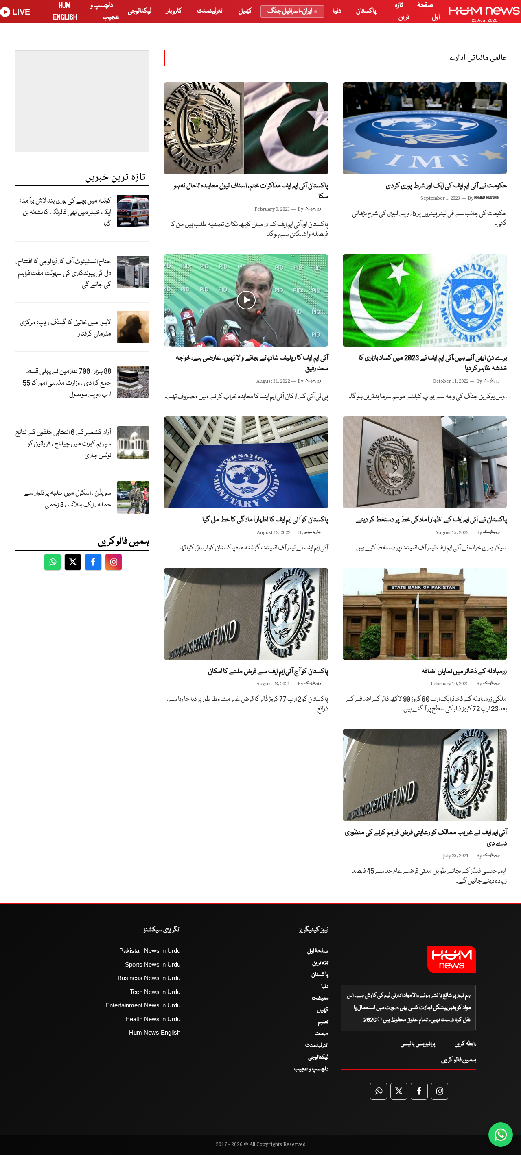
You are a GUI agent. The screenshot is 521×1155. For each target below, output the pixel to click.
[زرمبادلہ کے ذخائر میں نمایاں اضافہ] (425, 614)
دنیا (337, 11)
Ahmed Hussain (486, 197)
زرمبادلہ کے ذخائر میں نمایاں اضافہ (464, 672)
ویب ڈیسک (312, 208)
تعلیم (323, 1022)
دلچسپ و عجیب (311, 1069)
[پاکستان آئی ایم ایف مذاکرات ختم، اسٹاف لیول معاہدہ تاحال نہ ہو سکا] (246, 128)
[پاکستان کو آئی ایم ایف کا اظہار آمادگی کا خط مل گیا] (246, 462)
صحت (321, 1033)
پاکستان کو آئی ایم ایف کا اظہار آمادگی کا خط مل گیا (265, 520)
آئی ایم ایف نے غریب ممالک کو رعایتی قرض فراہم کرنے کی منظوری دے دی (426, 838)
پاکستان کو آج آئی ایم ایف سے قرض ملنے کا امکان (268, 672)
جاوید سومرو (312, 532)
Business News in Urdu (149, 977)
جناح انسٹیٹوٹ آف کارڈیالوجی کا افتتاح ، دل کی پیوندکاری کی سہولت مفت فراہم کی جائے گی (63, 273)
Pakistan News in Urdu (149, 950)
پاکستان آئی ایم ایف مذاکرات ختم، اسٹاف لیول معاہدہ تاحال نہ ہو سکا (251, 191)
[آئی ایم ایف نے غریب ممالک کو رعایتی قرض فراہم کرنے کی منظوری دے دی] (425, 775)
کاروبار (174, 11)
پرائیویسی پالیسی (418, 1044)
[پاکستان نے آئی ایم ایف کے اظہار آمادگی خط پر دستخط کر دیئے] (425, 462)
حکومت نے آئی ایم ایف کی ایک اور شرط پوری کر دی (446, 186)
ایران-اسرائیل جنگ (289, 11)
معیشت (320, 998)
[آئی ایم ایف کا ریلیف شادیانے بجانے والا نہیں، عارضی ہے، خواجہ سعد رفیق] (246, 300)
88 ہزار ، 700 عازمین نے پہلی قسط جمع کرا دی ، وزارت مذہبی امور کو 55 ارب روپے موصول (67, 383)
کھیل (245, 11)
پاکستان (366, 11)
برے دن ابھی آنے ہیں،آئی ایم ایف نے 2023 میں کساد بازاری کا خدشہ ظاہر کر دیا (433, 363)
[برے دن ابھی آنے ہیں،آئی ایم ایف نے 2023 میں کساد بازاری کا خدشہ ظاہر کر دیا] (425, 300)
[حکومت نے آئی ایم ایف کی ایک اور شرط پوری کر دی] (425, 128)
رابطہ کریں (465, 1044)
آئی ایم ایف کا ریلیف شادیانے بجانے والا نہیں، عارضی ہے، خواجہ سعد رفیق (252, 363)
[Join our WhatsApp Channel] (500, 1134)
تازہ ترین (320, 963)
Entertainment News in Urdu (142, 1005)
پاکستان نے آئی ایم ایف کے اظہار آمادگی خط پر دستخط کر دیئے (431, 520)
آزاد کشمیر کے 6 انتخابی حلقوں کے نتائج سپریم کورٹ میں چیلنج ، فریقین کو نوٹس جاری (63, 444)
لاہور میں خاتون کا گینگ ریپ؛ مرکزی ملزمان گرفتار (65, 329)
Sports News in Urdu (152, 964)
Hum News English (154, 1032)
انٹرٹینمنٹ (210, 11)
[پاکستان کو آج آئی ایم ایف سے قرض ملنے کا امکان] (246, 614)
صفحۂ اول (317, 951)
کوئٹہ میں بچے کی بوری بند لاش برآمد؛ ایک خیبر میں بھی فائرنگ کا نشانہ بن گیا (65, 212)
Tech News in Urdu (155, 991)
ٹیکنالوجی (139, 11)
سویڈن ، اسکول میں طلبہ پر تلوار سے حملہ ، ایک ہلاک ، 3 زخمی (67, 499)
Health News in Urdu (152, 1019)
